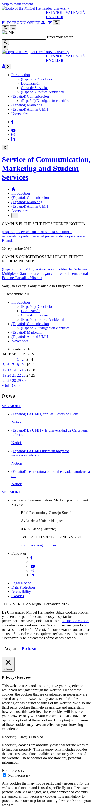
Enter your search (60, 37)
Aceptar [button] (10, 649)
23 (24, 375)
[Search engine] (56, 22)
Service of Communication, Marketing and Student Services (46, 168)
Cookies (17, 596)
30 (24, 380)
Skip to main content (17, 4)
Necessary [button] (10, 737)
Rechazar (29, 649)
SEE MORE (11, 406)
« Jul (5, 385)
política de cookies (75, 621)
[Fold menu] (8, 66)
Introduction (20, 75)
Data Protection (23, 587)
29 (19, 380)
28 (14, 380)
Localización (30, 83)
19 (4, 375)
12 (4, 370)
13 (9, 370)
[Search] (5, 42)
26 (4, 380)
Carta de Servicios (34, 88)
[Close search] (5, 47)
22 (19, 375)
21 (14, 375)
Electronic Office (21, 23)
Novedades (19, 114)
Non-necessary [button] (13, 770)
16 (24, 370)
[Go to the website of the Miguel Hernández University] (35, 8)
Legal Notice (21, 583)
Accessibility (21, 592)
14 (14, 370)
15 (19, 370)
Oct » (16, 385)
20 (9, 375)
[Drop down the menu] (13, 27)
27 (9, 380)
